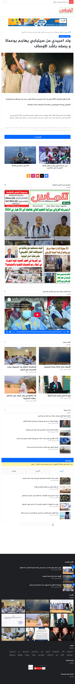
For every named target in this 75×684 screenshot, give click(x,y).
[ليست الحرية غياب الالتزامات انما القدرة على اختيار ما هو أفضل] (65, 498)
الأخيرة (38, 471)
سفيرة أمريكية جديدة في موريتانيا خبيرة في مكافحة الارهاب (40, 421)
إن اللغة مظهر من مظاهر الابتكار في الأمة (46, 487)
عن (19, 651)
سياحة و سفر (35, 651)
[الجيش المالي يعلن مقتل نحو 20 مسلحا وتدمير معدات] (65, 449)
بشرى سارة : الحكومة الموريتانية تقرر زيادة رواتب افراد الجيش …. (39, 478)
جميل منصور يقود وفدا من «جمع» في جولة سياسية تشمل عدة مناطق (40, 568)
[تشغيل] (68, 332)
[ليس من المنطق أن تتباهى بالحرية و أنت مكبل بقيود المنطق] (65, 507)
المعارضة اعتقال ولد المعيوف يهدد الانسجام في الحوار (21, 368)
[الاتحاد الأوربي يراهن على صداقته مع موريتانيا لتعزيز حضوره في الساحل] (65, 441)
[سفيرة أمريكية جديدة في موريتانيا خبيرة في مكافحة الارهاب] (65, 423)
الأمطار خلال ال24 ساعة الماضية (57, 367)
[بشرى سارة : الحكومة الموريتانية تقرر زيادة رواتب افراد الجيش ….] (65, 481)
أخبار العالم (69, 651)
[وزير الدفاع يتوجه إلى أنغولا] (55, 384)
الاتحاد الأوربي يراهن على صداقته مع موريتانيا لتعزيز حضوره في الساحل (37, 438)
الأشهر (62, 471)
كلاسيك (62, 655)
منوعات (33, 655)
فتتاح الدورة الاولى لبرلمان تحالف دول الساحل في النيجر (54, 416)
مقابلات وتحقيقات (58, 32)
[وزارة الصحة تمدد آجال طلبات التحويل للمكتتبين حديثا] (13, 620)
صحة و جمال (26, 651)
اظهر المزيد (38, 137)
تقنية (42, 651)
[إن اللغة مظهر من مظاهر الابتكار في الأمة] (65, 489)
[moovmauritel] (37, 22)
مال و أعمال (50, 655)
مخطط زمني (41, 655)
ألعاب (63, 651)
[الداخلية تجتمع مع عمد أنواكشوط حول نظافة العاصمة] (13, 634)
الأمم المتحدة (55, 651)
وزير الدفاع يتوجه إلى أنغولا (59, 395)
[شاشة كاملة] (7, 332)
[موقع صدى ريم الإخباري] (66, 10)
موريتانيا (27, 655)
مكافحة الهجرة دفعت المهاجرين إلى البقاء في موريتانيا (42, 430)
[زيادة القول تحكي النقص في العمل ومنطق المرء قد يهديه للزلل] (65, 515)
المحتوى (48, 651)
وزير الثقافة (12, 655)
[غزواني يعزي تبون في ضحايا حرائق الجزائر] (62, 634)
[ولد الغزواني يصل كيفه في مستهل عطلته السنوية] (20, 384)
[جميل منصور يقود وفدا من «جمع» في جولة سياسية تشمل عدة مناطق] (68, 570)
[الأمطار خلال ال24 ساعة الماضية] (55, 356)
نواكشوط (20, 655)
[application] (37, 315)
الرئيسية (66, 32)
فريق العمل (69, 655)
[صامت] (10, 332)
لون (57, 655)
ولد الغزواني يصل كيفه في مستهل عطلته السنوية (54, 2)
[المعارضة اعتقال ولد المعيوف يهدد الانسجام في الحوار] (20, 356)
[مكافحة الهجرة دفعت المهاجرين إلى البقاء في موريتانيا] (65, 432)
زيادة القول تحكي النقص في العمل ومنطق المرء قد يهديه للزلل (39, 513)
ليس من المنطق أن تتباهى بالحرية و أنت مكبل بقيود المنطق (40, 504)
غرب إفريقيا (13, 651)
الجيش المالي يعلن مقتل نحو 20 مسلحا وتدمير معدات (42, 447)
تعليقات (13, 471)
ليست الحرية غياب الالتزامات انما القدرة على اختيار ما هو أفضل (40, 496)
